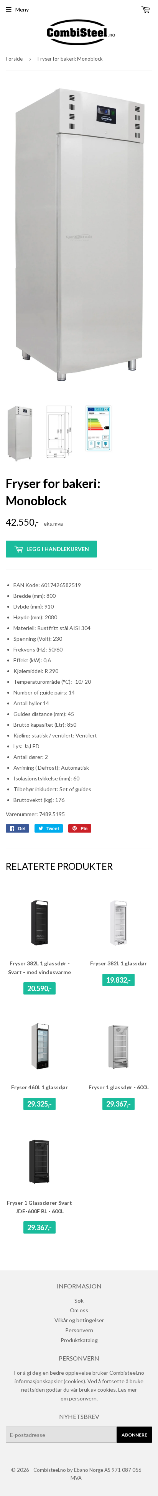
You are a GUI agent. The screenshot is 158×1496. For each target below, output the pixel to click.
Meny (22, 9)
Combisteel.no (49, 1470)
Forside (14, 59)
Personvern (79, 1330)
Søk (79, 1300)
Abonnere (134, 1435)
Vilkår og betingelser (79, 1320)
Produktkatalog (79, 1340)
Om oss (79, 1310)
